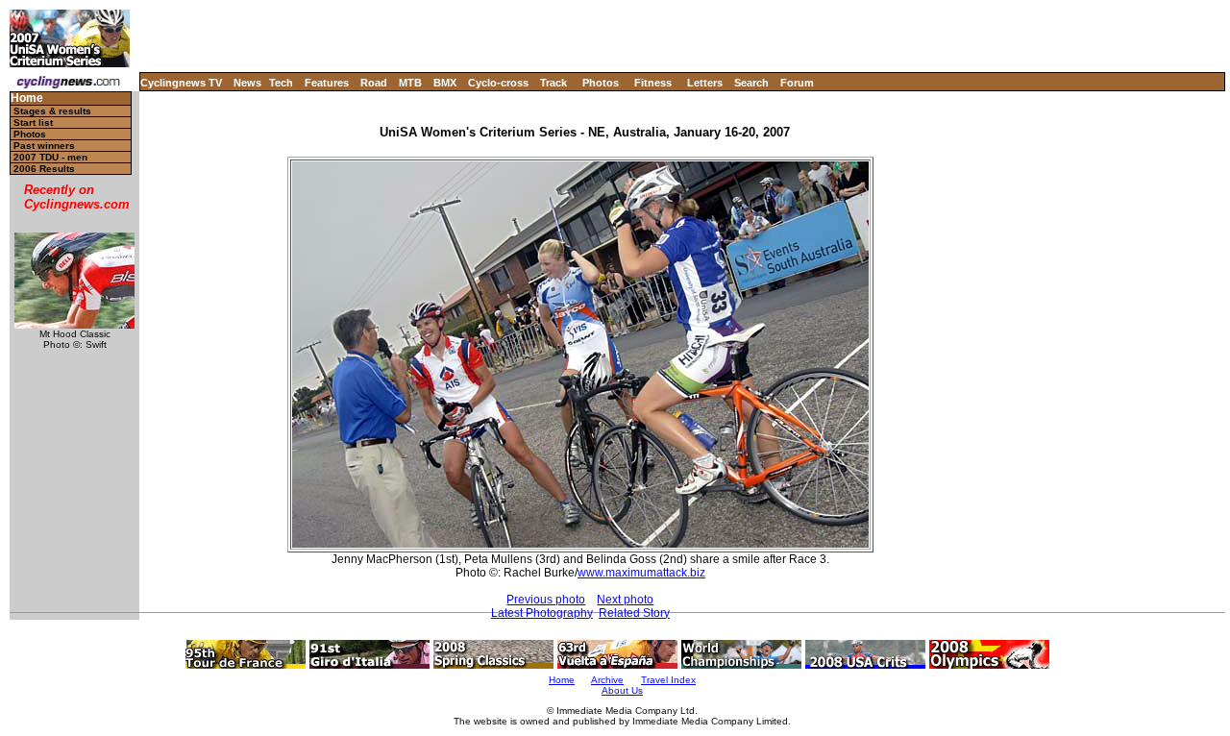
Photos (600, 82)
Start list (33, 122)
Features (327, 82)
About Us (622, 690)
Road (373, 82)
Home (27, 98)
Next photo (625, 599)
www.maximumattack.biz (641, 572)
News (247, 82)
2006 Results (44, 168)
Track (553, 82)
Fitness (653, 82)
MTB (410, 82)
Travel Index (668, 680)
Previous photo (545, 599)
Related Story (634, 613)
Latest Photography (542, 613)
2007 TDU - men (50, 157)
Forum (797, 82)
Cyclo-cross (498, 82)
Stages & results (52, 111)
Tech (281, 82)
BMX (444, 82)
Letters (705, 82)
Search (751, 82)
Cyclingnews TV (181, 82)
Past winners (44, 145)
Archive (607, 680)
